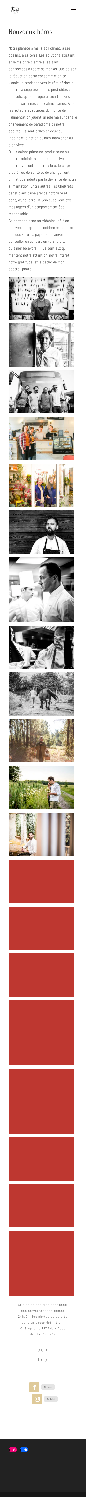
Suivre (48, 1387)
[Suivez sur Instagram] (37, 1399)
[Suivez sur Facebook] (34, 1387)
